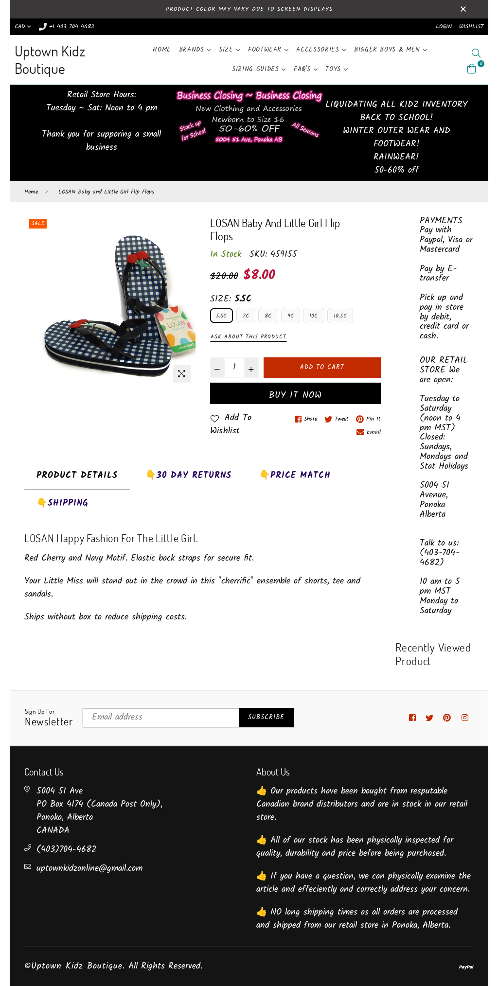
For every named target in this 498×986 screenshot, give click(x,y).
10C (313, 315)
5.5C (221, 315)
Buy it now (295, 395)
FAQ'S (304, 69)
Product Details (77, 476)
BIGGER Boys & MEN (388, 50)
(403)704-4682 (66, 850)
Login (444, 26)
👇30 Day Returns (188, 476)
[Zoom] (182, 374)
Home (162, 50)
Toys (334, 69)
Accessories (319, 50)
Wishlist (471, 26)
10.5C (340, 315)
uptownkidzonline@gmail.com (89, 869)
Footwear (266, 50)
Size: (231, 299)
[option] (110, 301)
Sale (38, 223)
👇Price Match (295, 476)
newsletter (49, 718)
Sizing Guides (257, 69)
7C (246, 315)
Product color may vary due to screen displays (249, 9)
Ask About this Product (248, 337)
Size (227, 50)
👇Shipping (62, 503)
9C (290, 315)
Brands (193, 50)
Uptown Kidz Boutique (50, 59)
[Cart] (471, 69)
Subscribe (266, 717)
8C (268, 315)
